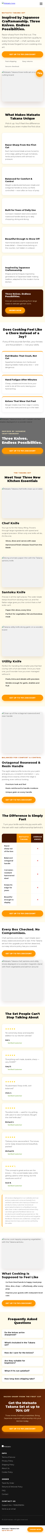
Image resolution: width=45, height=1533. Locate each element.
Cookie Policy (7, 1472)
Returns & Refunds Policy (12, 1487)
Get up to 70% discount (22, 54)
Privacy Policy (7, 1461)
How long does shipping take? (19, 1379)
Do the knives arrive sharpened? (14, 1333)
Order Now (15, 310)
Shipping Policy (8, 1465)
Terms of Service (8, 1457)
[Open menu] (41, 4)
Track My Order (8, 1483)
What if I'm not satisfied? (17, 1371)
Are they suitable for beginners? (14, 1362)
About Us (5, 1468)
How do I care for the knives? (19, 1353)
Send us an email (9, 1509)
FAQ (3, 1491)
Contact (5, 1494)
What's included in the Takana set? (19, 1344)
